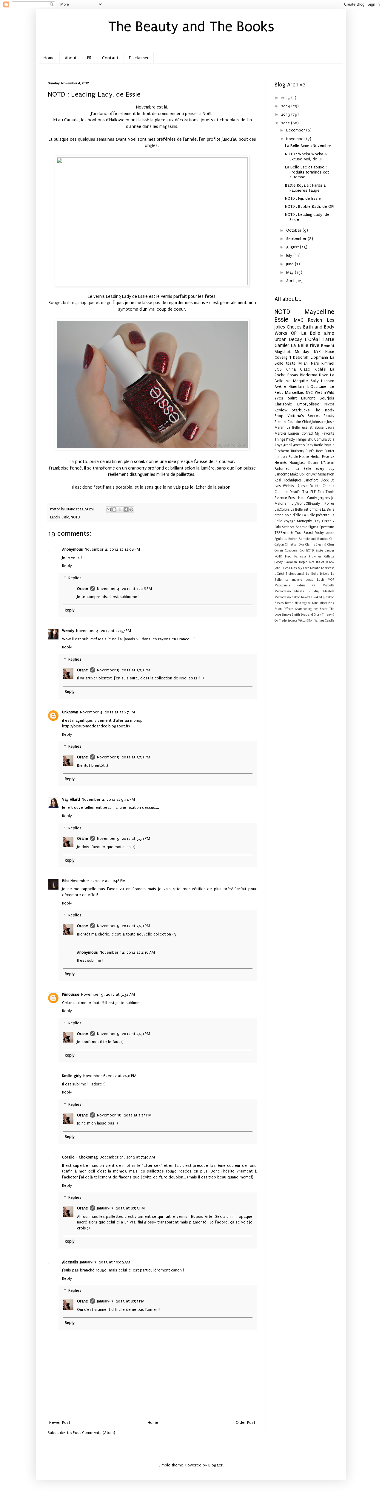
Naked (296, 597)
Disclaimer (139, 58)
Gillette (329, 556)
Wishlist (289, 486)
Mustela (328, 591)
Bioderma (308, 375)
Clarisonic (283, 404)
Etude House (299, 457)
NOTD (75, 517)
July (289, 255)
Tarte (328, 339)
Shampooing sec (306, 609)
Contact (110, 58)
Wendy (68, 630)
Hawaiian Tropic (295, 562)
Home (49, 58)
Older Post (245, 1422)
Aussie (302, 486)
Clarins (310, 544)
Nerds (289, 603)
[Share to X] (120, 509)
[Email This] (109, 509)
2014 (286, 106)
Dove (323, 375)
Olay (316, 521)
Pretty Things (296, 439)
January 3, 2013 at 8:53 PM (121, 1208)
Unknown (70, 712)
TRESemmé (283, 533)
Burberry (297, 451)
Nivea (329, 404)
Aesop (330, 533)
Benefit (327, 345)
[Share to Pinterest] (131, 509)
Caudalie (294, 422)
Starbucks (301, 410)
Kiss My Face (300, 568)
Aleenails (70, 1262)
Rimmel (327, 363)
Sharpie (301, 527)
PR (89, 58)
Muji (316, 591)
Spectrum (326, 527)
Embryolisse (308, 404)
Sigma (313, 527)
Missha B (302, 591)
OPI (294, 333)
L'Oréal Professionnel (289, 574)
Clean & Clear (325, 544)
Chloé (306, 422)
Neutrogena (303, 603)
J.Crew (330, 562)
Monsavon (326, 474)
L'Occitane (316, 386)
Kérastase (327, 568)
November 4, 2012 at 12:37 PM (103, 630)
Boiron (292, 539)
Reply (67, 565)
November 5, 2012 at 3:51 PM (123, 670)
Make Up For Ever (303, 474)
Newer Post (59, 1422)
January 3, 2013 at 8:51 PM (120, 1301)
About (71, 58)
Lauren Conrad (300, 433)
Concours (291, 550)
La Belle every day (315, 469)
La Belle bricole (317, 574)
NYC (309, 392)
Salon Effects (284, 609)
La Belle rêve (305, 345)
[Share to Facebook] (126, 509)
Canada (328, 486)
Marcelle (328, 585)
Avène (280, 386)
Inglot (320, 562)
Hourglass (297, 463)
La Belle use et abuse (305, 427)
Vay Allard (71, 799)
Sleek (325, 480)
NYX (317, 351)
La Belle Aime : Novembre (308, 145)
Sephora (288, 527)
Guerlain (296, 386)
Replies (74, 578)
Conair (279, 550)
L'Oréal (312, 339)
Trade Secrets (288, 620)
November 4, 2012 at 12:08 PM (112, 549)
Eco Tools (326, 492)
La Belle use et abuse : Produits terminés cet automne (307, 172)
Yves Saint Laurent (295, 398)
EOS (278, 369)
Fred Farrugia (295, 556)
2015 (286, 97)
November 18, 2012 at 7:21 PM (124, 1115)
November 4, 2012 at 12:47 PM (107, 712)
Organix (328, 521)
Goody (279, 562)
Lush (320, 580)
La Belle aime (318, 333)
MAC (298, 320)
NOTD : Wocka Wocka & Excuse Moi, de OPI (306, 156)
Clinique (281, 492)
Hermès (280, 463)
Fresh (292, 498)
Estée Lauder (324, 550)
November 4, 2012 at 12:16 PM (124, 588)
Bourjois (327, 398)
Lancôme (282, 474)
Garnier (282, 345)
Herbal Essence (323, 457)
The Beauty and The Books (191, 26)
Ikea (312, 562)
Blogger (215, 1465)
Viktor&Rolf (306, 620)
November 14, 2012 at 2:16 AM (127, 952)
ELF (313, 492)
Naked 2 (306, 597)
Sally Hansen (323, 381)
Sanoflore (311, 480)
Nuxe (329, 351)
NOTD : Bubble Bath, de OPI (309, 206)
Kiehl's (320, 369)
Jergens (324, 498)
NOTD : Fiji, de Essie (303, 198)
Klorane (315, 568)
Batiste (315, 486)
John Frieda (282, 568)
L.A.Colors (282, 509)
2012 (286, 123)
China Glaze (298, 369)
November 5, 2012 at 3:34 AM (108, 994)
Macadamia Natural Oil (295, 585)
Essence (281, 498)
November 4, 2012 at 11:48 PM (98, 881)
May (290, 272)
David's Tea (298, 492)
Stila (331, 439)
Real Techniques (288, 480)
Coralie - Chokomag (80, 1157)
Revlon (315, 320)
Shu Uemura (317, 439)
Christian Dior (294, 544)
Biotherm (282, 451)
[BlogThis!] (114, 509)
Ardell (287, 445)
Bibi (65, 881)
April (290, 280)
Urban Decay (288, 339)
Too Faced (304, 533)
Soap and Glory (311, 615)
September (297, 238)
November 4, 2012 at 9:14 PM (108, 799)
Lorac (309, 580)
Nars (315, 363)
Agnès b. (281, 539)
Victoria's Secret (303, 415)
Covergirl (283, 357)
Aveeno (299, 445)
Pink (331, 603)
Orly (278, 527)
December (296, 130)
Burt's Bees (314, 451)
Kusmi (313, 463)
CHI (331, 539)
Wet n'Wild (325, 392)
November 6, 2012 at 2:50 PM (109, 1076)
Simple (286, 615)
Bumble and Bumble (313, 539)
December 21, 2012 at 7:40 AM (127, 1157)
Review (281, 410)
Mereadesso (283, 591)
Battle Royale (324, 445)
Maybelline (319, 312)
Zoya (278, 445)
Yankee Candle (324, 620)
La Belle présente (315, 515)
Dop (301, 550)
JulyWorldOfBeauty (305, 503)
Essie (65, 517)
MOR (331, 580)
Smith (296, 615)
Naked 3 (319, 597)
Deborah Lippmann (310, 357)
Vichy (319, 533)
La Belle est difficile (306, 509)
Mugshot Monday (292, 351)
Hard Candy (307, 498)
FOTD (278, 556)
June (290, 264)
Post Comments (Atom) (94, 1432)
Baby (309, 445)
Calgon (279, 544)
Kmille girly (71, 1076)
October (294, 230)
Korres (329, 503)
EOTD (310, 550)
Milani (303, 363)
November (296, 139)
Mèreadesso (283, 597)
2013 (286, 114)
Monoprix (304, 521)
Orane (82, 588)
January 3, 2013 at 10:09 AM (105, 1262)
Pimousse (70, 994)
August (293, 247)
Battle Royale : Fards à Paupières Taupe (305, 188)
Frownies (315, 556)
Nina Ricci (319, 603)
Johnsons (319, 422)
